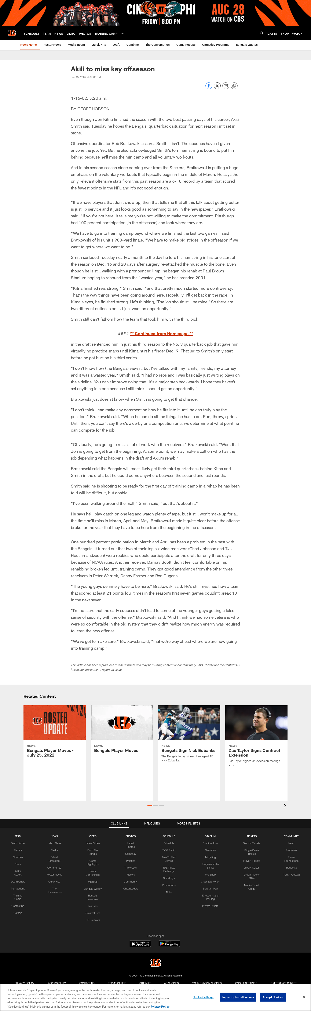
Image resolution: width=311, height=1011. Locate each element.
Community (54, 867)
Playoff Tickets (251, 860)
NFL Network (93, 919)
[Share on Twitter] (217, 88)
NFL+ (169, 892)
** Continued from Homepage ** (161, 333)
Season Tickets (251, 843)
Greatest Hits (92, 913)
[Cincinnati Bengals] (155, 963)
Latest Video (93, 843)
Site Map (145, 983)
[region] (155, 997)
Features (93, 906)
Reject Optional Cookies (238, 997)
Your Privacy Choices (207, 983)
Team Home (18, 843)
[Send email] (225, 88)
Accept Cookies (273, 997)
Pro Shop (210, 874)
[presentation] (286, 806)
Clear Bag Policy (210, 881)
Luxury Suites (251, 867)
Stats (18, 864)
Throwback (130, 867)
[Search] (261, 33)
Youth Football (291, 874)
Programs (291, 850)
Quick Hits (54, 881)
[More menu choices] (122, 33)
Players (18, 850)
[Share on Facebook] (208, 88)
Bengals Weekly (93, 888)
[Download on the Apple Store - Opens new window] (140, 944)
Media (54, 850)
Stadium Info (210, 843)
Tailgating (210, 857)
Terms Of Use (117, 983)
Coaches (18, 857)
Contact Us (17, 905)
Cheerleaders (130, 888)
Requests (291, 867)
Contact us (87, 983)
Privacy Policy (24, 983)
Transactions (18, 888)
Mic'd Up (93, 881)
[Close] (304, 997)
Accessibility (57, 983)
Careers (18, 912)
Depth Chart (18, 881)
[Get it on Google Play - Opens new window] (169, 946)
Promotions (169, 885)
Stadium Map (210, 888)
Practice (130, 860)
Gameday (130, 853)
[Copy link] (234, 86)
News (291, 843)
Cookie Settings (246, 983)
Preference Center (284, 983)
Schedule (169, 843)
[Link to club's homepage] (12, 33)
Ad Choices (171, 983)
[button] (150, 805)
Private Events (210, 905)
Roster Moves (54, 874)
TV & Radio (168, 850)
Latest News (54, 843)
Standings (169, 878)
